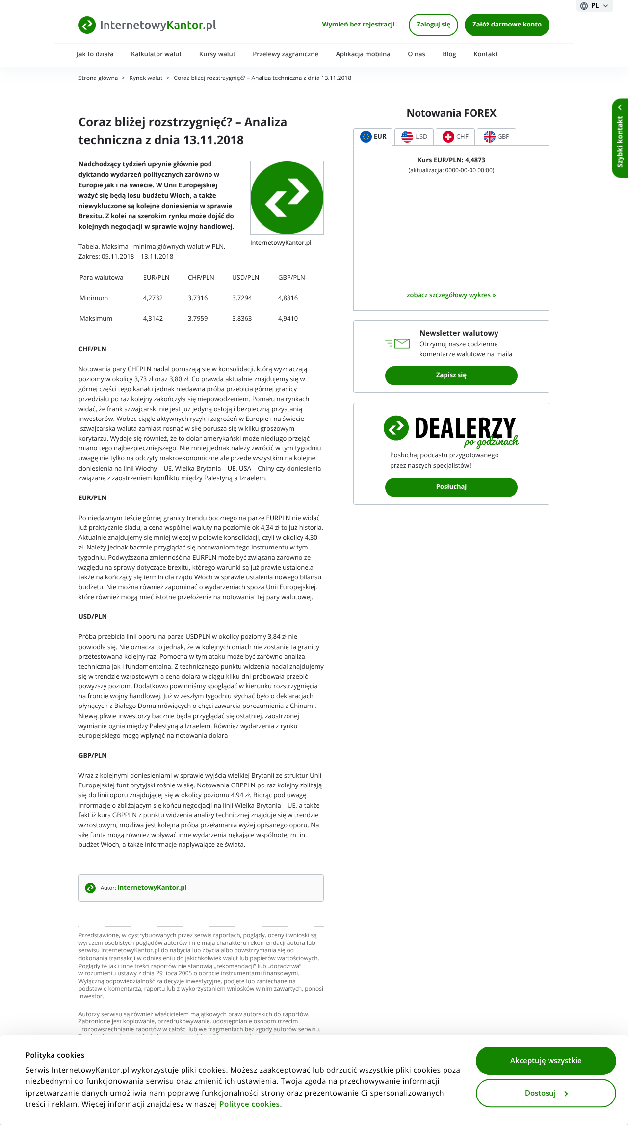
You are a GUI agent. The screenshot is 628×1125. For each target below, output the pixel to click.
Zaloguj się (433, 25)
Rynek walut (146, 78)
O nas (416, 54)
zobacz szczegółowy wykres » (451, 295)
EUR (380, 136)
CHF (462, 136)
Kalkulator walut (156, 54)
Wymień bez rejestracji (358, 25)
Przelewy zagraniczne (285, 54)
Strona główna (98, 78)
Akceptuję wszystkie (546, 1061)
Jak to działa (95, 54)
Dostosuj (540, 1093)
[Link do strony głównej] (147, 24)
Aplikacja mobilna (363, 54)
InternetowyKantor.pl (152, 888)
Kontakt (485, 54)
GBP (503, 136)
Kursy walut (217, 54)
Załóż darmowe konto (507, 25)
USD (421, 136)
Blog (449, 54)
